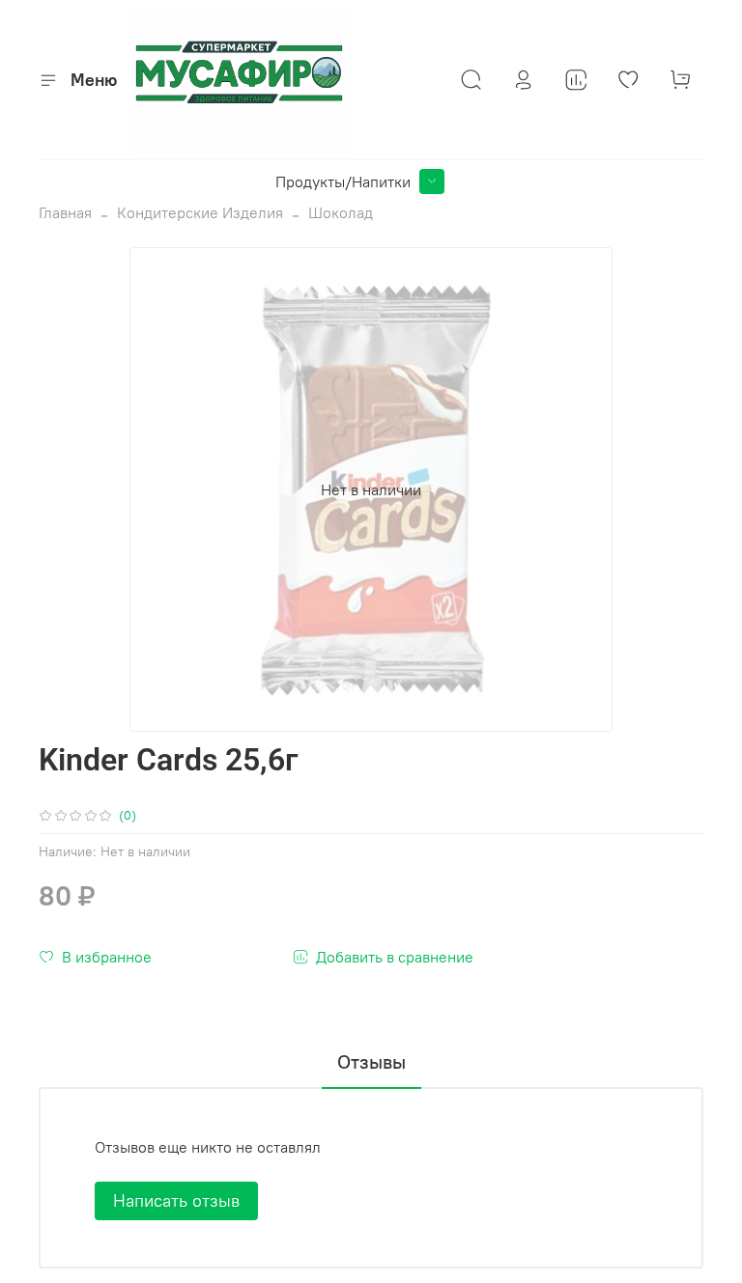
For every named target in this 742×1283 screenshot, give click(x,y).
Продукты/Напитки (343, 181)
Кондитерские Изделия (200, 212)
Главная (65, 212)
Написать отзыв (176, 1200)
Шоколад (340, 212)
